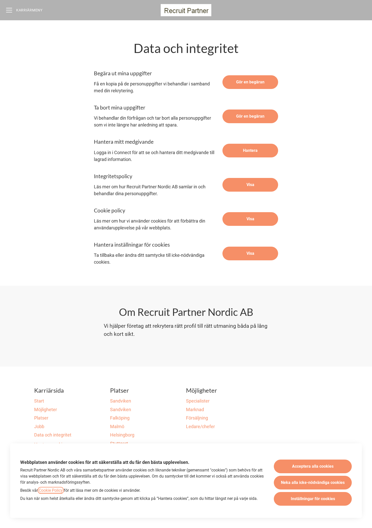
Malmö (117, 426)
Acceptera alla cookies (313, 466)
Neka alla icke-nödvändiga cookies (313, 482)
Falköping (120, 418)
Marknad (195, 409)
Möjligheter (45, 409)
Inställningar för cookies (313, 498)
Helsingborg (122, 435)
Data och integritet (52, 435)
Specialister (198, 401)
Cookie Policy (51, 490)
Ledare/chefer (200, 426)
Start (39, 401)
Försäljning (197, 418)
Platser (41, 418)
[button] (250, 253)
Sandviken (120, 401)
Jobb (39, 426)
